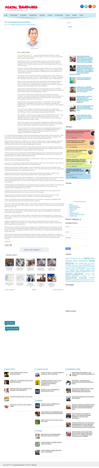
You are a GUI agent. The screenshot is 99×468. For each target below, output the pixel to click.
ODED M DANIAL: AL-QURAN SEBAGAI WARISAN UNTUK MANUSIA (52, 373)
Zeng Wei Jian (90, 281)
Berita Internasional (74, 207)
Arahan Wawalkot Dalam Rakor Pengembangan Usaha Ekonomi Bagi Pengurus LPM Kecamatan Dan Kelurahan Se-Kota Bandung (83, 425)
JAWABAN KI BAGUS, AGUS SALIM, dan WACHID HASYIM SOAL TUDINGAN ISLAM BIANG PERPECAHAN (51, 383)
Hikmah (67, 268)
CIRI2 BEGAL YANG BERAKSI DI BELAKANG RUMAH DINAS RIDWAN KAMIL (75, 171)
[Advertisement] (10, 92)
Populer (70, 26)
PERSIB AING (73, 216)
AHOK (67, 258)
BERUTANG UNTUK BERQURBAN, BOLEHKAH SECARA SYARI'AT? (51, 435)
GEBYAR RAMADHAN (84, 266)
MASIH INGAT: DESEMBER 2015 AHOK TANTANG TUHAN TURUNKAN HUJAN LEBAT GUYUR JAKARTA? (85, 89)
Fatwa (92, 265)
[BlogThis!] (7, 245)
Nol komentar (32, 24)
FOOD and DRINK (59, 15)
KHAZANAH (42, 15)
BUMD (76, 263)
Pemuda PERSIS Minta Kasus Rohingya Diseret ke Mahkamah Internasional (75, 141)
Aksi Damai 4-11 (75, 258)
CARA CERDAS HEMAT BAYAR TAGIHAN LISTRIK (19, 373)
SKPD (88, 279)
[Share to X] (9, 245)
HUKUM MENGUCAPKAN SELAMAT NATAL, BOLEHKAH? (51, 451)
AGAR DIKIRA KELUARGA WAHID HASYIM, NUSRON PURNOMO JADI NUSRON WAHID (84, 117)
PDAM (92, 271)
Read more (74, 137)
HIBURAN (74, 15)
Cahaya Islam (83, 263)
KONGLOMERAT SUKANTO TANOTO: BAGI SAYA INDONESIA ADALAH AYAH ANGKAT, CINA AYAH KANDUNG (84, 99)
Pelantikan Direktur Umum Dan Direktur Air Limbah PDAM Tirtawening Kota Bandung (82, 390)
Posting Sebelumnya (58, 289)
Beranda (34, 289)
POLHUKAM (18, 24)
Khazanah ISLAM (74, 213)
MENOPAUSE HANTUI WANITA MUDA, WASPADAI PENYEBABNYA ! (21, 389)
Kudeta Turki (73, 270)
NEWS (6, 15)
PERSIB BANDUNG (72, 275)
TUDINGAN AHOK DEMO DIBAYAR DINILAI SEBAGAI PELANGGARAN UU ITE (76, 151)
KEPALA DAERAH (13, 15)
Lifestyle (87, 270)
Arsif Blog (85, 26)
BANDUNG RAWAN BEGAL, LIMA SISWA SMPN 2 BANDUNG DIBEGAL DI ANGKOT (76, 160)
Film (66, 266)
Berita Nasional (73, 205)
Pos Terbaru (67, 179)
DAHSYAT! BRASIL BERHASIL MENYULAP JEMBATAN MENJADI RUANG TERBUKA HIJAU (85, 108)
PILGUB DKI (86, 275)
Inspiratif (73, 268)
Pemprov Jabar (89, 273)
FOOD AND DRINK (73, 266)
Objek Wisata (73, 208)
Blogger (83, 201)
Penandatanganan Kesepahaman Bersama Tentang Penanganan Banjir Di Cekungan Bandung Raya (83, 407)
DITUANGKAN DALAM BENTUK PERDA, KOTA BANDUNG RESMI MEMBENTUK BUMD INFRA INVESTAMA (81, 416)
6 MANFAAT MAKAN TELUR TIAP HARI (21, 397)
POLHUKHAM (23, 15)
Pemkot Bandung (74, 273)
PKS (93, 275)
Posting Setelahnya (10, 289)
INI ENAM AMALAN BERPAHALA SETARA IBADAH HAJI (50, 390)
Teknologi (92, 279)
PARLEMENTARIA (33, 15)
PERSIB (81, 15)
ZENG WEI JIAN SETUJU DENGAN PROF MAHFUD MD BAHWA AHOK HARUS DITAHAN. (78, 132)
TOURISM (49, 15)
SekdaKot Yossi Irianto (80, 279)
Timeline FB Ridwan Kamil (77, 214)
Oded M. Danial (75, 271)
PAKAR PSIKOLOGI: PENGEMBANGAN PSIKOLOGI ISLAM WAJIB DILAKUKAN (52, 412)
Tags (77, 26)
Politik (71, 211)
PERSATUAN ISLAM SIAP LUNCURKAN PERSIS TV (84, 78)
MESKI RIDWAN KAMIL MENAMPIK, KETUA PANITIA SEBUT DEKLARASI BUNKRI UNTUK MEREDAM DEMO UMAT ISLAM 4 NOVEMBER (85, 59)
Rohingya (72, 279)
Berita (13, 24)
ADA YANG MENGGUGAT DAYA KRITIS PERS (17, 22)
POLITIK (25, 24)
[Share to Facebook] (11, 245)
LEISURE (68, 15)
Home (71, 204)
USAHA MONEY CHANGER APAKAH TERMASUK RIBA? (51, 443)
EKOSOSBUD (87, 265)
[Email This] (5, 245)
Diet (89, 263)
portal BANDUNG (19, 465)
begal (82, 258)
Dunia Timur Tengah (77, 265)
